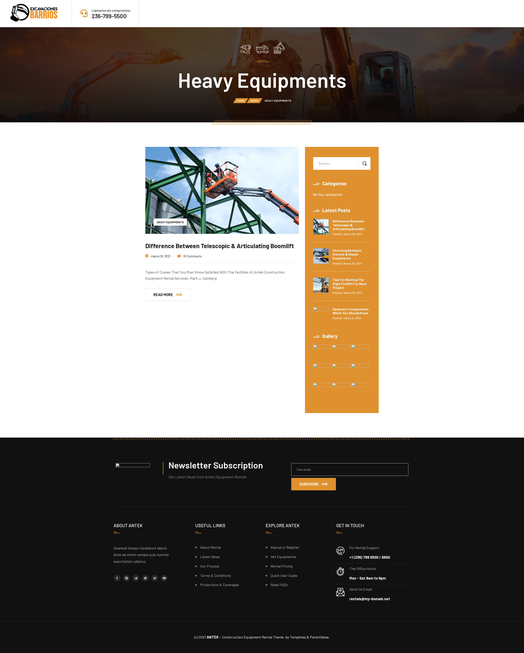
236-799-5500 (109, 15)
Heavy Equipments (170, 222)
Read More (163, 294)
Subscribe (309, 484)
